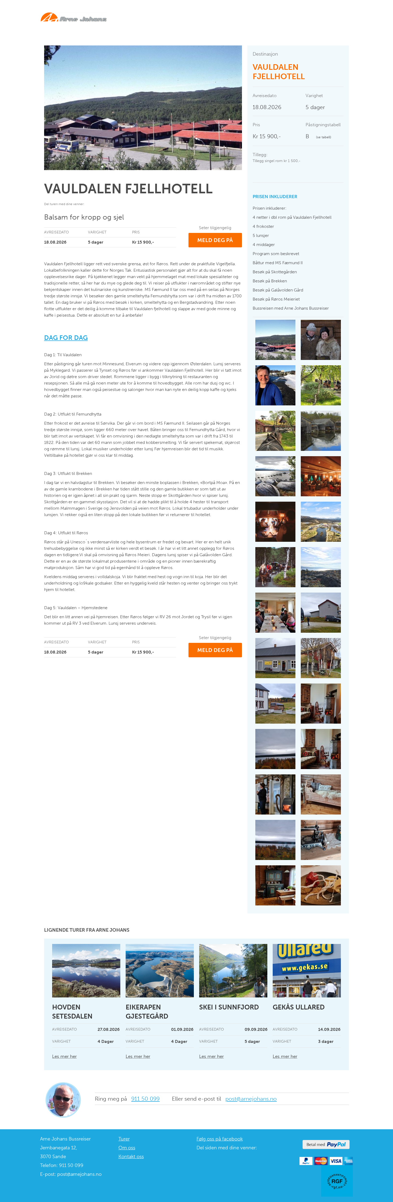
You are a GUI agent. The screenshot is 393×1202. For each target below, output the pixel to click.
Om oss (126, 1148)
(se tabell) (323, 137)
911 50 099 (145, 1098)
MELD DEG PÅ (215, 240)
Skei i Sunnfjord (229, 1007)
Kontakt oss (131, 1156)
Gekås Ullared (299, 1007)
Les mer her (64, 1056)
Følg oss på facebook (219, 1139)
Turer (124, 1139)
